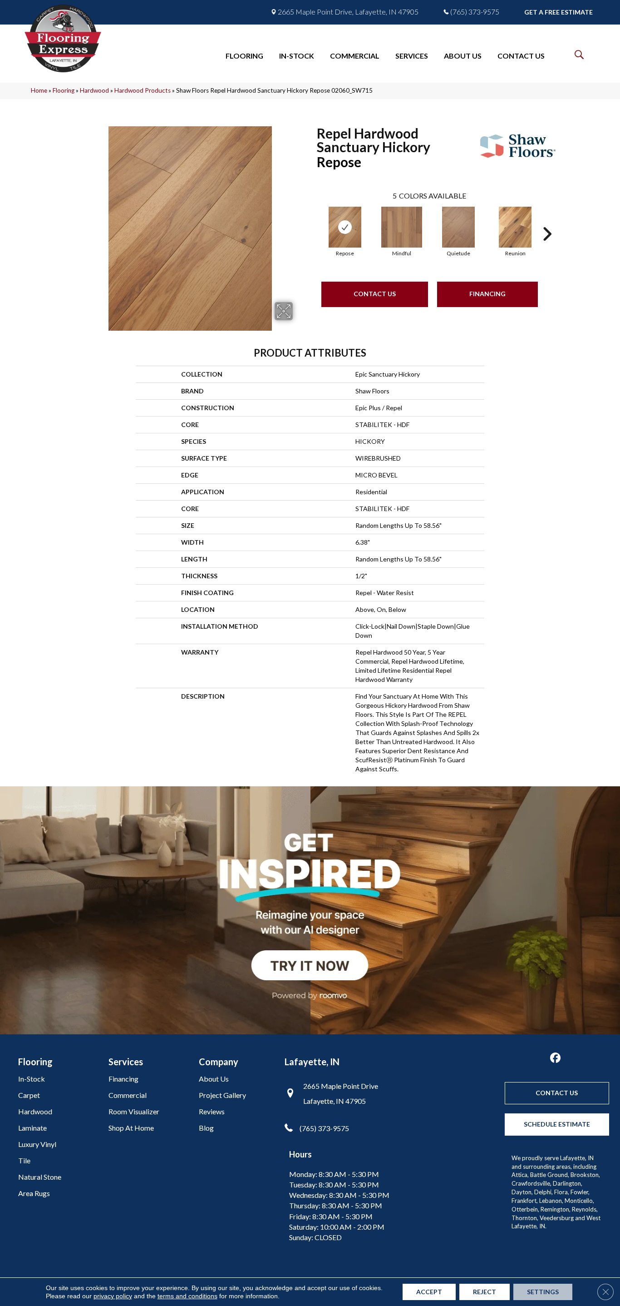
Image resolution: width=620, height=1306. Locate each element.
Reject (484, 1292)
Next (547, 220)
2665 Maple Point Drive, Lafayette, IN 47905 (348, 11)
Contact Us (375, 294)
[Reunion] (515, 227)
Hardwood (94, 90)
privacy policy (112, 1296)
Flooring (63, 90)
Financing (487, 294)
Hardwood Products (142, 90)
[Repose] (345, 227)
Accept (429, 1292)
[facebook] (555, 1058)
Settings (543, 1292)
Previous (312, 220)
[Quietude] (458, 227)
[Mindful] (401, 227)
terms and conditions (187, 1296)
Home (39, 90)
